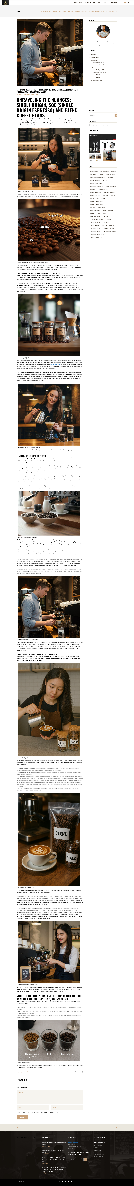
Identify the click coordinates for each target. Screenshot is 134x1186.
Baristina (113, 171)
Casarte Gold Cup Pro (111, 186)
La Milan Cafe (44, 11)
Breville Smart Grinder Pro (96, 186)
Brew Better (93, 54)
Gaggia (103, 198)
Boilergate (110, 177)
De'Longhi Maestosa (95, 195)
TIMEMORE (108, 219)
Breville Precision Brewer (96, 183)
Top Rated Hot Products (96, 80)
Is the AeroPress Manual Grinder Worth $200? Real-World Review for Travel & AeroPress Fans (54, 1160)
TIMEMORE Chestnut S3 (108, 225)
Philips (104, 213)
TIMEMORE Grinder (109, 228)
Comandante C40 (103, 189)
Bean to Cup (93, 174)
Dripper (98, 74)
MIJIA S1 (92, 213)
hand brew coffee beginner (97, 204)
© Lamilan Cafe (20, 1181)
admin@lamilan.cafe (73, 1142)
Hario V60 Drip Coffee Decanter (97, 207)
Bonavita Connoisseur (95, 180)
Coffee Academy (53, 11)
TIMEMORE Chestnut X (96, 228)
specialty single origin (55, 364)
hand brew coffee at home (96, 201)
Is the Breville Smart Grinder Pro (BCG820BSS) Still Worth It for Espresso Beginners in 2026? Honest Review (54, 1169)
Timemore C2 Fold (94, 225)
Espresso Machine (94, 198)
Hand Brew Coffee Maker (99, 72)
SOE (28, 1072)
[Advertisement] (103, 95)
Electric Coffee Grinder (98, 62)
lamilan (20, 94)
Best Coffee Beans (110, 174)
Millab (98, 213)
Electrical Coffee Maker (99, 69)
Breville (105, 180)
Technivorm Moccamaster (96, 219)
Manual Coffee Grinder (99, 65)
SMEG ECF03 (107, 216)
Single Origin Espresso (22, 1072)
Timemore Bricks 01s (95, 222)
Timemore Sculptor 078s (96, 237)
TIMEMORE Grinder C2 (95, 231)
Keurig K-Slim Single (108, 210)
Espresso (113, 195)
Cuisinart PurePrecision (110, 192)
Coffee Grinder (94, 60)
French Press (99, 77)
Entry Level (105, 195)
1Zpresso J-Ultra (94, 171)
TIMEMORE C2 (106, 222)
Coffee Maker (94, 67)
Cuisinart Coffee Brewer (96, 192)
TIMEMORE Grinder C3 (110, 231)
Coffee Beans (93, 189)
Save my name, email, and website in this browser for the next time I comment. (38, 1112)
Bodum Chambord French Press (97, 177)
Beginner (101, 174)
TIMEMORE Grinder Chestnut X (97, 234)
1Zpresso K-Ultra (104, 171)
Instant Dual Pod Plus (95, 210)
